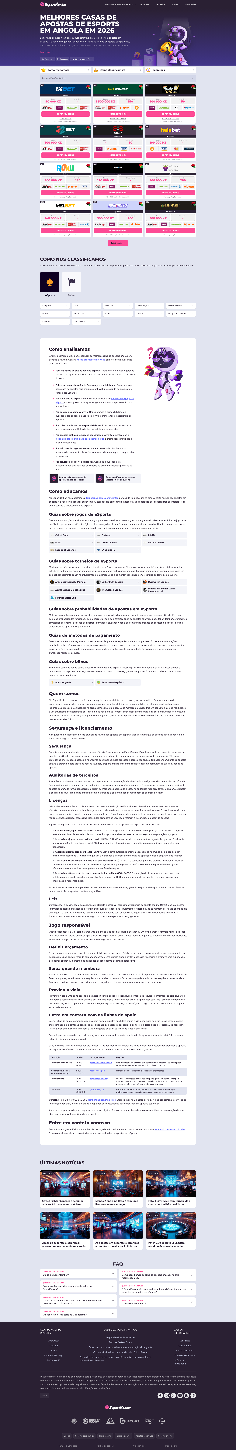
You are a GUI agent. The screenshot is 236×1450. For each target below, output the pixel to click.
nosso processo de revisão (91, 359)
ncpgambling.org (97, 1071)
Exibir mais (116, 243)
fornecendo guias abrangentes (102, 498)
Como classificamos (185, 1355)
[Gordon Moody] (91, 1421)
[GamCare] (129, 1421)
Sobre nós (185, 1340)
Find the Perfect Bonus (120, 1342)
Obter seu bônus (65, 114)
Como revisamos (185, 1350)
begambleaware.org (99, 1078)
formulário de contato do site (169, 1129)
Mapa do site (171, 1446)
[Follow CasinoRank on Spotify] (186, 1395)
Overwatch (53, 1340)
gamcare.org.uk (97, 1089)
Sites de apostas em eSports (119, 4)
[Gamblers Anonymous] (110, 1421)
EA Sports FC (53, 1360)
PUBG (54, 1350)
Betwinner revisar (118, 118)
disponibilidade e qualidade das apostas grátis (80, 438)
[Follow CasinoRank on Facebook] (160, 1395)
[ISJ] (74, 1421)
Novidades (190, 4)
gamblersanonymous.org (101, 1062)
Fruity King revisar (170, 118)
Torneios (160, 4)
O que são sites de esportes (120, 1337)
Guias (175, 4)
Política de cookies (105, 1446)
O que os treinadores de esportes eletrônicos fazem (120, 1352)
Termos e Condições (68, 1446)
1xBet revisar (65, 118)
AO (43, 1395)
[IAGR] (149, 1421)
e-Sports (145, 4)
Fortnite (54, 1345)
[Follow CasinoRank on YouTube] (180, 1395)
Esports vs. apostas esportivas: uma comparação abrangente (120, 1347)
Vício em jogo (139, 1446)
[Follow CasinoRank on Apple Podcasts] (193, 1395)
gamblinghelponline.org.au (102, 1099)
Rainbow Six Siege (53, 1355)
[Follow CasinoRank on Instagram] (167, 1395)
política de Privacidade (180, 1362)
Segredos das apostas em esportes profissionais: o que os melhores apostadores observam (115, 1359)
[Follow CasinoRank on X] (173, 1395)
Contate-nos (185, 1345)
